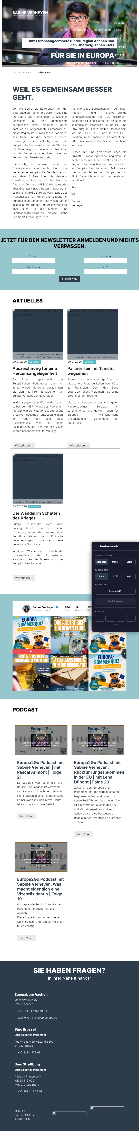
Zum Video (26, 816)
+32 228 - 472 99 (29, 1052)
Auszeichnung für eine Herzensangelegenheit (35, 371)
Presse (116, 38)
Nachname (34, 267)
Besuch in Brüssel (107, 95)
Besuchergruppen (91, 38)
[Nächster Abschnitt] (131, 618)
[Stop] (120, 618)
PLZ (105, 267)
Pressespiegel (91, 71)
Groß (129, 561)
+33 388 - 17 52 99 (30, 1091)
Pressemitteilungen (81, 63)
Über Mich (116, 47)
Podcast (114, 71)
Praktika (81, 95)
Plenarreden (111, 79)
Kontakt (118, 87)
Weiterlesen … (24, 445)
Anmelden (69, 279)
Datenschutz (25, 1115)
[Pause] (110, 618)
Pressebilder (111, 63)
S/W (115, 576)
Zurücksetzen (115, 601)
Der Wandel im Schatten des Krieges (36, 516)
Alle (64, 30)
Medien (118, 55)
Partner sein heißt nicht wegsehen (90, 371)
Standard (101, 561)
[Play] (99, 618)
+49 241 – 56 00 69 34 (32, 1010)
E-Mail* (33, 256)
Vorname (105, 256)
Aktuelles (116, 22)
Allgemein (80, 30)
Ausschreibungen (107, 30)
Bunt (101, 576)
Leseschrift (115, 591)
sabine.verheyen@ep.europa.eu (37, 1017)
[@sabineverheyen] (26, 608)
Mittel (115, 561)
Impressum (23, 1119)
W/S (129, 576)
